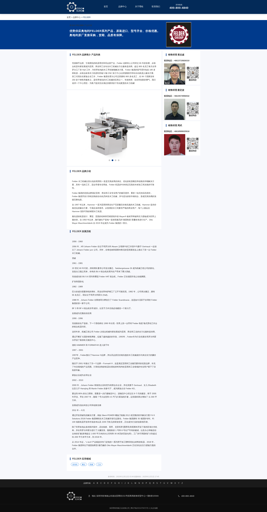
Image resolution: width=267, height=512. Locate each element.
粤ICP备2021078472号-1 (140, 508)
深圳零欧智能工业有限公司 (119, 508)
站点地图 (154, 508)
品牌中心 (77, 17)
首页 (69, 17)
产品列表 (88, 25)
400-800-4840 (179, 7)
